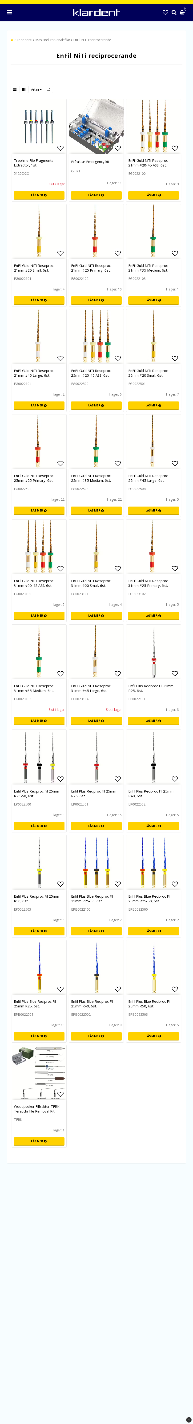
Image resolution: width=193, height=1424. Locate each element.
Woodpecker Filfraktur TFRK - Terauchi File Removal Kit (38, 1108)
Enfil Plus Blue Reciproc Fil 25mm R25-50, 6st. (149, 898)
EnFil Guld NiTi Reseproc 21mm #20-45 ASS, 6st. (148, 162)
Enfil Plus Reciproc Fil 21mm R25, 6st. (150, 688)
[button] (165, 12)
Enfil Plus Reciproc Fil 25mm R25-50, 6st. (36, 793)
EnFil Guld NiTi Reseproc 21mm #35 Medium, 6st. (148, 268)
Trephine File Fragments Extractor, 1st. (33, 162)
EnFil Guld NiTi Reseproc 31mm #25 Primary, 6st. (148, 583)
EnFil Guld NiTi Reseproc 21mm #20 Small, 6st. (33, 268)
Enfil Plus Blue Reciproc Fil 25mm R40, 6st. (92, 1003)
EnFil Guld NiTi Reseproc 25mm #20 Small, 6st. (148, 373)
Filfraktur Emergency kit (90, 161)
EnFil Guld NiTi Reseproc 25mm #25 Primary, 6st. (33, 478)
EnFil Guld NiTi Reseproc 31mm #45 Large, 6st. (91, 688)
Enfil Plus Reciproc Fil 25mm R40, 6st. (150, 793)
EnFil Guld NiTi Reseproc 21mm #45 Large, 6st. (33, 373)
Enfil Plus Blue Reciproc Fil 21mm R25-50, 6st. (92, 898)
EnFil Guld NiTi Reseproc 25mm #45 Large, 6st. (148, 478)
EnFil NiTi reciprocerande (92, 40)
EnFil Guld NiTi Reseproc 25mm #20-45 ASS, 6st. (91, 373)
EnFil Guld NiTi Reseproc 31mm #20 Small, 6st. (91, 583)
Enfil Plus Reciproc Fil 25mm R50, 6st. (36, 898)
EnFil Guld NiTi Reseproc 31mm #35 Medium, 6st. (34, 688)
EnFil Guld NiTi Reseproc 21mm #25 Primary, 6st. (91, 268)
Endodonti (24, 40)
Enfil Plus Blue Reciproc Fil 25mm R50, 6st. (149, 1003)
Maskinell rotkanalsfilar (52, 40)
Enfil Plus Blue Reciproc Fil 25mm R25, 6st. (35, 1003)
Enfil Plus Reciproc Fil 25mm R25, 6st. (93, 793)
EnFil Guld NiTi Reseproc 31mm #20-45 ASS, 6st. (33, 583)
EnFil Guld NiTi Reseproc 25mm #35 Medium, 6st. (91, 478)
